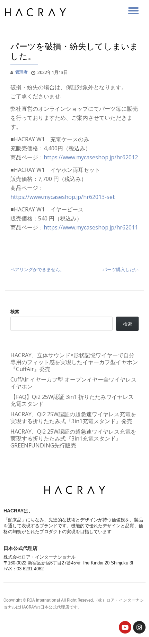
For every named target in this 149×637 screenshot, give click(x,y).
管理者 (21, 72)
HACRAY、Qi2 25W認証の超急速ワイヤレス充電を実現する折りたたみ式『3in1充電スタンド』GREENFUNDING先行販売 (73, 438)
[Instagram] (139, 627)
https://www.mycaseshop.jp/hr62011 (91, 227)
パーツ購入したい (121, 269)
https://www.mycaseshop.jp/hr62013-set (62, 197)
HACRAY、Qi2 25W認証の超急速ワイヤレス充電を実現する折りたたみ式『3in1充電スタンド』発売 (73, 417)
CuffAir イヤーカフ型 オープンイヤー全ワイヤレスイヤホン (73, 383)
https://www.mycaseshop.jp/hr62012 (91, 157)
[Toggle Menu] (133, 11)
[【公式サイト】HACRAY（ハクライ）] (36, 12)
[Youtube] (125, 627)
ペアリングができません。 (37, 269)
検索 (14, 311)
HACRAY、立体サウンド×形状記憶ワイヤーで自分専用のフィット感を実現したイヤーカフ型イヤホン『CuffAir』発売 (74, 362)
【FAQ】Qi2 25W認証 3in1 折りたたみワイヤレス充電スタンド (72, 400)
